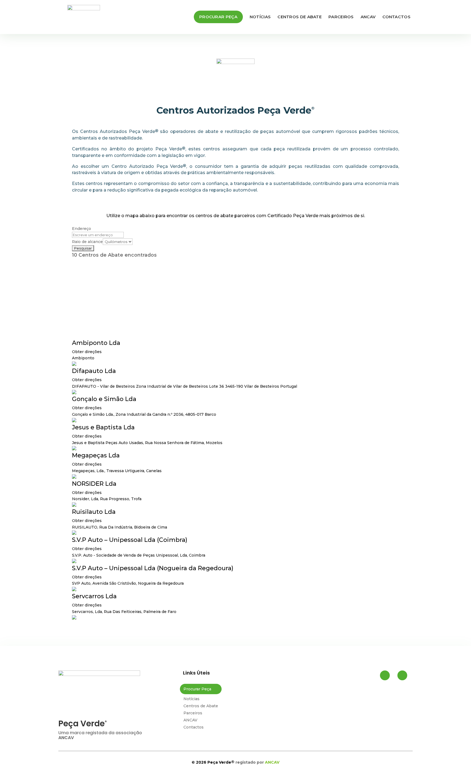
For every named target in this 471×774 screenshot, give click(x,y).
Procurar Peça (218, 16)
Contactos (396, 16)
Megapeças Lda (96, 455)
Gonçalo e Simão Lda (104, 399)
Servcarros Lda (94, 596)
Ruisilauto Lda (94, 511)
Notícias (260, 16)
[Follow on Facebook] (385, 675)
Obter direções (87, 351)
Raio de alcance (87, 241)
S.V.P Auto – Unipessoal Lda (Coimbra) (129, 540)
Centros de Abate (299, 16)
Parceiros (341, 16)
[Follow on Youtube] (402, 675)
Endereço (81, 228)
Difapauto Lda (94, 371)
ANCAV (368, 16)
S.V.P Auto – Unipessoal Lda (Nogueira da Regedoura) (152, 568)
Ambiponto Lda (96, 343)
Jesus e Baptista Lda (103, 427)
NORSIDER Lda (94, 483)
